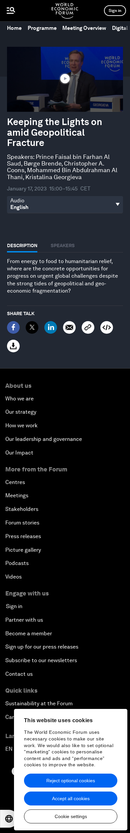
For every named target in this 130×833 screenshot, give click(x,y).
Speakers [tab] (63, 245)
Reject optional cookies (70, 780)
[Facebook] (13, 327)
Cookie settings (71, 816)
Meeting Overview (84, 28)
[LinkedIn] (50, 327)
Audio (17, 201)
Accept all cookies (71, 798)
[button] (65, 78)
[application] (65, 79)
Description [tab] (22, 245)
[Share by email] (69, 327)
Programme (42, 28)
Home (14, 28)
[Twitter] (32, 327)
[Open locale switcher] (9, 818)
